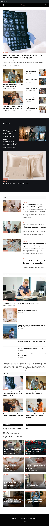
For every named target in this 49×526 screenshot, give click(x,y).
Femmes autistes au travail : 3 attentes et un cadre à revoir (21, 303)
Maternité (5, 440)
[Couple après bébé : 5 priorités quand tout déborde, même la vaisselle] (42, 72)
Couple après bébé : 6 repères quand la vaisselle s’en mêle (31, 89)
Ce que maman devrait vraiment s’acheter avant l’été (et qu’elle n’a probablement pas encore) (32, 326)
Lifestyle (5, 300)
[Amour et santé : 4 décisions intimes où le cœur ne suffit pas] (42, 100)
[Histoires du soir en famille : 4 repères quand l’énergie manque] (12, 245)
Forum (27, 428)
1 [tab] (20, 187)
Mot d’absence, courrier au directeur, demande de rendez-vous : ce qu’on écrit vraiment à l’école (13, 501)
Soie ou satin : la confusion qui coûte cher (15, 183)
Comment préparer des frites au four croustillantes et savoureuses (31, 342)
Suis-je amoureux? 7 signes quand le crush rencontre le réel (31, 107)
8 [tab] (28, 187)
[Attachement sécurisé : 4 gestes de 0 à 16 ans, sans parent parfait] (12, 206)
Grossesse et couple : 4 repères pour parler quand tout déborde (12, 107)
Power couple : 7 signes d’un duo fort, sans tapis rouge (13, 85)
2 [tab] (21, 187)
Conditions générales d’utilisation (27, 518)
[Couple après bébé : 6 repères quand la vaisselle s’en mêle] (42, 91)
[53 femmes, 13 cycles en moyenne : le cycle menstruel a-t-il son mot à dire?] (42, 81)
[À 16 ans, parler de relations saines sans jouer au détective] (12, 227)
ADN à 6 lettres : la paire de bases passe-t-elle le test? (34, 450)
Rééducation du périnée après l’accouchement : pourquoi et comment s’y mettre (13, 484)
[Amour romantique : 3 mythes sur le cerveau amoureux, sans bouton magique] (24, 31)
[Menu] (3, 5)
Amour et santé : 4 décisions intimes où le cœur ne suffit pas (32, 98)
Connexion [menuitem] (6, 1)
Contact (14, 518)
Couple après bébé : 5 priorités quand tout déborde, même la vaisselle (31, 70)
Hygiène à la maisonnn (7, 438)
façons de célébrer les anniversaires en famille (30, 348)
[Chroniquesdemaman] (24, 5)
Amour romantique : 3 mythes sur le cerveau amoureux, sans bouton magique (22, 56)
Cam (5, 88)
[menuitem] (1, 1)
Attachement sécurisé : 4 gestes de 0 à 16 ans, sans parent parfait (33, 206)
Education (5, 211)
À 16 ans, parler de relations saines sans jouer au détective (34, 226)
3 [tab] (22, 187)
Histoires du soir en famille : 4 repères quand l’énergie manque (34, 245)
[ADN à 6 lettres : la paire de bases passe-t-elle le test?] (35, 447)
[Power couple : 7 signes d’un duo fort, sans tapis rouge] (13, 76)
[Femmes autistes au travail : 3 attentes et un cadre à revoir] (24, 289)
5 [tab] (25, 187)
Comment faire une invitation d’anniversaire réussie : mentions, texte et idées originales (32, 309)
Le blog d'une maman (30, 440)
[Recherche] (45, 5)
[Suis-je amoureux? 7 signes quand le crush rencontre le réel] (42, 109)
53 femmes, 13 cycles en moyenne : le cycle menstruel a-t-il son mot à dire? (31, 80)
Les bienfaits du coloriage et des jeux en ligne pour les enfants (34, 262)
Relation (5, 52)
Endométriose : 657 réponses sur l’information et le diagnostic (35, 466)
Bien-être (5, 181)
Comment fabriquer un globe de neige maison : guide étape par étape (32, 354)
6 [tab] (26, 187)
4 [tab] (23, 187)
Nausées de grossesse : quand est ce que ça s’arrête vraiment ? (12, 466)
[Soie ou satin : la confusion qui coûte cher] (24, 165)
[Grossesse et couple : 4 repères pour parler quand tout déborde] (13, 98)
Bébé (27, 474)
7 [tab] (27, 187)
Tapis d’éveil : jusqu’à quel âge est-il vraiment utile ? (35, 484)
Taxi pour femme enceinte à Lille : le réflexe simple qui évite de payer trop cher (35, 501)
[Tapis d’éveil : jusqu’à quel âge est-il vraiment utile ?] (35, 481)
